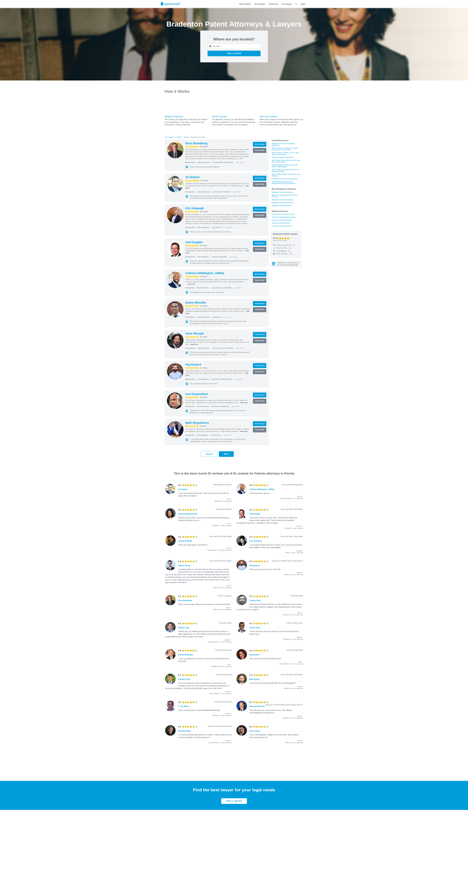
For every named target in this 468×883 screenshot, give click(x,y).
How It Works (245, 4)
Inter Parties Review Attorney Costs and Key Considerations (286, 161)
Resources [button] (273, 4)
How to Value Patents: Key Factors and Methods (286, 175)
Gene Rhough (194, 333)
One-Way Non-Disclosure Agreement (285, 179)
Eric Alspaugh (194, 208)
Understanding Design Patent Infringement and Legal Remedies (283, 182)
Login (302, 4)
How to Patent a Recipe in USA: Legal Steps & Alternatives (285, 153)
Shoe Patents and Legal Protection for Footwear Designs (285, 170)
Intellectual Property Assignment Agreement (283, 144)
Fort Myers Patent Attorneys (282, 226)
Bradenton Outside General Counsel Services (284, 196)
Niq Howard (193, 364)
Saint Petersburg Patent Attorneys (284, 217)
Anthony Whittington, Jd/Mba (204, 273)
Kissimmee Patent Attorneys (282, 220)
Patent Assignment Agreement (282, 157)
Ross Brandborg (196, 143)
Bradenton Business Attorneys (282, 192)
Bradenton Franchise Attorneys (283, 200)
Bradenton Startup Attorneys (282, 206)
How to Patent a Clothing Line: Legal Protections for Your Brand (284, 149)
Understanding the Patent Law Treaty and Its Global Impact (285, 166)
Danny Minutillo (195, 302)
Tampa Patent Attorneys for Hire (283, 214)
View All (209, 454)
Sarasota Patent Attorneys (281, 223)
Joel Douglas (194, 242)
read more (191, 284)
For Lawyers (287, 4)
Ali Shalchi (192, 177)
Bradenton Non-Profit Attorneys (283, 203)
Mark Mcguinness (197, 422)
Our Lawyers (259, 4)
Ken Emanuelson (196, 394)
